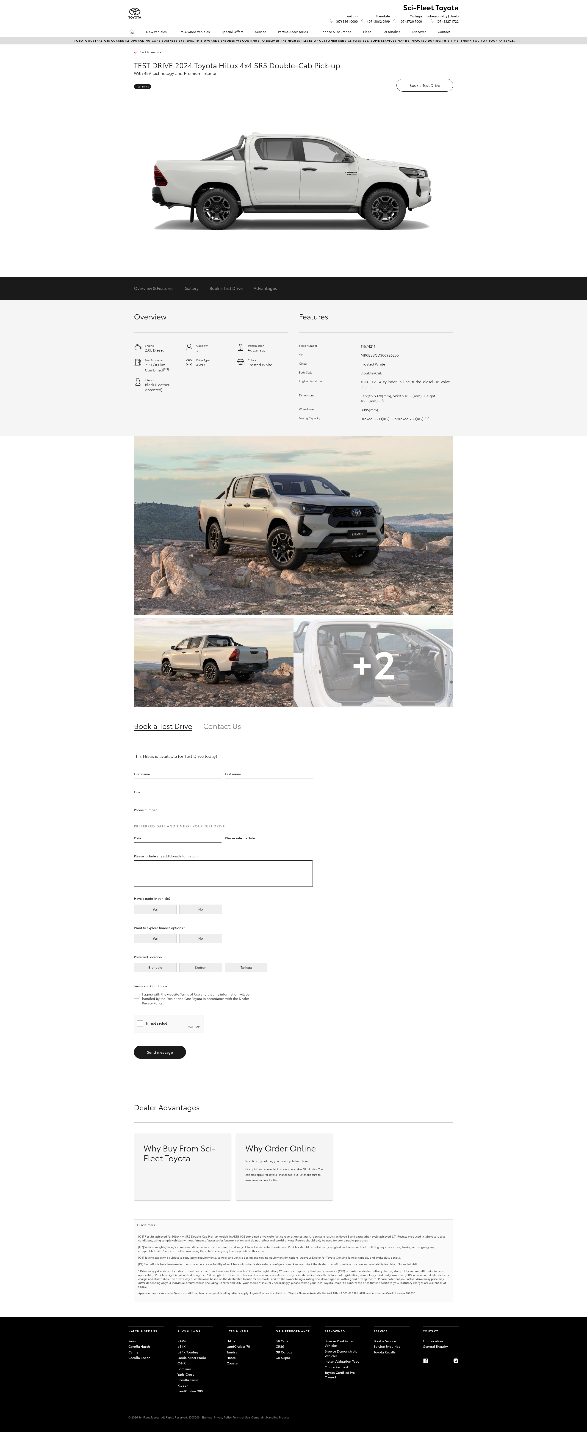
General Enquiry (435, 1346)
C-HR (181, 1363)
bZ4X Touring (187, 1352)
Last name (233, 774)
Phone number (145, 809)
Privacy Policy (223, 1417)
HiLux (231, 1341)
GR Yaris (282, 1341)
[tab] (168, 725)
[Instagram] (456, 1361)
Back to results (150, 52)
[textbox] (178, 838)
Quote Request (336, 1367)
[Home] (131, 32)
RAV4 (181, 1341)
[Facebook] (425, 1361)
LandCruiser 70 (238, 1346)
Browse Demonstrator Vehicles (342, 1353)
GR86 (280, 1346)
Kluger (182, 1385)
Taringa (246, 967)
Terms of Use (190, 994)
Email (138, 792)
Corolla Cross (188, 1379)
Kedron (200, 967)
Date (137, 838)
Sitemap (207, 1417)
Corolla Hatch (139, 1346)
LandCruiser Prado (191, 1357)
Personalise (391, 31)
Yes (155, 909)
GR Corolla (284, 1352)
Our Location (433, 1341)
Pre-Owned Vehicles (194, 31)
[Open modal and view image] (293, 525)
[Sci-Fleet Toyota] (134, 13)
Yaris (132, 1341)
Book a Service (385, 1341)
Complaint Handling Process (270, 1417)
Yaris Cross (185, 1374)
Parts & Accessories (293, 31)
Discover (419, 31)
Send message (160, 1052)
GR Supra (283, 1357)
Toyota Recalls (385, 1352)
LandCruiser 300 (190, 1391)
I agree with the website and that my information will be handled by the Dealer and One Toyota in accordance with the (195, 998)
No (200, 909)
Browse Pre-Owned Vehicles (339, 1343)
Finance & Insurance (335, 31)
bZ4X (181, 1346)
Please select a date (240, 838)
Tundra (232, 1352)
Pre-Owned (335, 1331)
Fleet (367, 31)
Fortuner (184, 1369)
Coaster (233, 1363)
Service (260, 31)
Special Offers (232, 31)
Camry (133, 1352)
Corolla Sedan (139, 1357)
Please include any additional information (166, 856)
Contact (444, 31)
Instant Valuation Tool (342, 1361)
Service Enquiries (387, 1346)
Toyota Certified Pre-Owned (340, 1374)
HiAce (231, 1357)
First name (142, 774)
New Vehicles (156, 31)
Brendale (155, 967)
